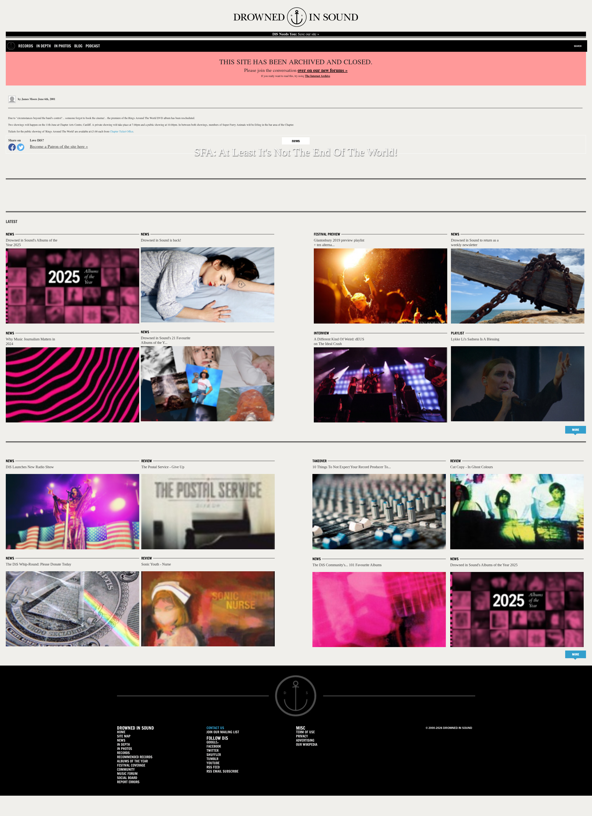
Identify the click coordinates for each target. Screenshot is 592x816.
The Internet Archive (317, 76)
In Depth (43, 46)
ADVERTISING (305, 740)
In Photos (62, 46)
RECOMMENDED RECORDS (134, 757)
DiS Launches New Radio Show (30, 467)
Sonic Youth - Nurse (156, 564)
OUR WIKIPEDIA (306, 744)
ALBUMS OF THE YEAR (132, 761)
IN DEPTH (123, 744)
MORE (575, 430)
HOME (121, 732)
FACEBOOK (214, 746)
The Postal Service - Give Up (162, 467)
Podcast (93, 46)
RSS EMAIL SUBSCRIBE (222, 771)
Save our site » (295, 34)
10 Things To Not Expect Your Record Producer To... (351, 467)
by (27, 99)
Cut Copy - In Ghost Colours (471, 467)
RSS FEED (213, 767)
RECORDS (123, 752)
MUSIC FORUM (127, 773)
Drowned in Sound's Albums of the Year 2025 (484, 565)
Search (578, 46)
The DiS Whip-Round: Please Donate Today (38, 564)
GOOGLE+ (213, 742)
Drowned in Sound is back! (161, 240)
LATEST (11, 221)
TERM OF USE (305, 732)
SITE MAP (123, 736)
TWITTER (213, 750)
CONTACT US (215, 727)
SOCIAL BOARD (127, 777)
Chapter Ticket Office (121, 131)
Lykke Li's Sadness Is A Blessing (475, 339)
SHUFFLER (214, 754)
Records (25, 46)
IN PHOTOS (124, 748)
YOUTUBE (213, 763)
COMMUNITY (126, 769)
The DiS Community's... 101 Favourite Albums (347, 565)
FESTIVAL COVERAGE (131, 765)
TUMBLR (212, 758)
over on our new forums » (323, 70)
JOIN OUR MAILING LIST (223, 732)
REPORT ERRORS (128, 781)
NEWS (121, 740)
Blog (78, 46)
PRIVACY (302, 736)
